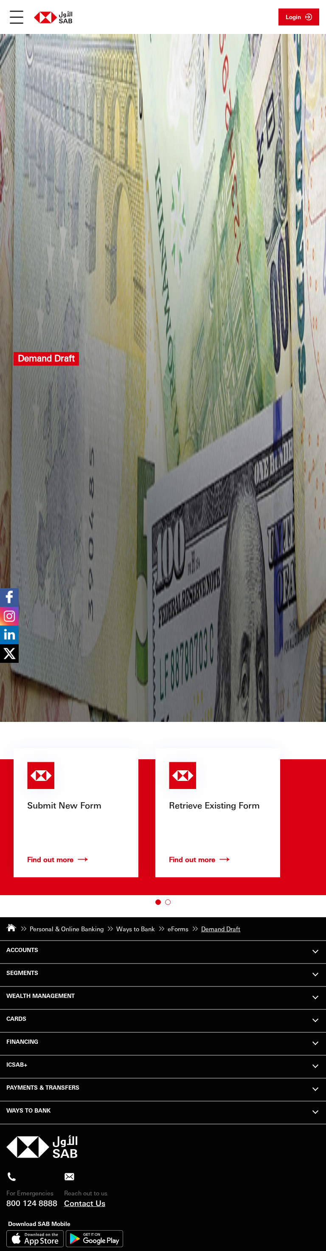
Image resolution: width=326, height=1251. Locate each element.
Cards (16, 1018)
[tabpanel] (76, 812)
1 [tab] (160, 904)
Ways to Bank (28, 1110)
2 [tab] (170, 904)
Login (293, 16)
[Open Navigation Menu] (16, 17)
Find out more (50, 859)
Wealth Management (40, 995)
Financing (22, 1041)
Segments (22, 972)
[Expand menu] (315, 950)
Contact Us (84, 1203)
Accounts (22, 949)
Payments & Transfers (42, 1087)
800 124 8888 (31, 1203)
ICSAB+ (17, 1064)
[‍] (41, 1155)
